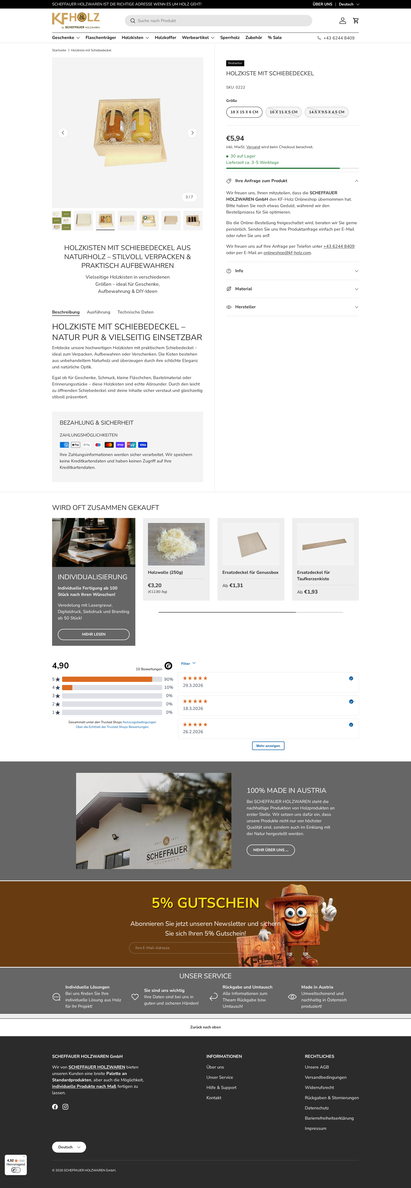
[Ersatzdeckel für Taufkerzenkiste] (325, 544)
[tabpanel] (127, 361)
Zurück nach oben (205, 1027)
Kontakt (213, 1098)
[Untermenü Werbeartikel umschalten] (212, 38)
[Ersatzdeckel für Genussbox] (250, 544)
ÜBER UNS (322, 4)
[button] (356, 20)
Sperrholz (230, 37)
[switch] (16, 1170)
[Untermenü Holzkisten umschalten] (147, 38)
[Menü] (24, 1157)
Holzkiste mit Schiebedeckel (91, 50)
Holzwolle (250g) (165, 572)
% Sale (275, 37)
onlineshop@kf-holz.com (287, 253)
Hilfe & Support (221, 1087)
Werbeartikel (195, 37)
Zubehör (253, 37)
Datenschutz (317, 1108)
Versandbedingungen (326, 1077)
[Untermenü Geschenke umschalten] (78, 38)
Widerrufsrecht (319, 1087)
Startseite (59, 50)
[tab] (66, 312)
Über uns (215, 1067)
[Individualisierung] (93, 542)
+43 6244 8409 (339, 246)
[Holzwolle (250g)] (176, 544)
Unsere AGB (317, 1067)
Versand (253, 147)
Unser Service (219, 1077)
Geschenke (63, 37)
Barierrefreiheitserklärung (329, 1118)
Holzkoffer (165, 37)
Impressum (315, 1128)
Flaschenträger (101, 37)
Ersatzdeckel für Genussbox (250, 572)
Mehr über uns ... (270, 850)
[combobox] (218, 20)
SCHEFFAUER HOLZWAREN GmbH (89, 1170)
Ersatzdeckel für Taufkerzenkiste (313, 576)
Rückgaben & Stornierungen (332, 1098)
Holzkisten (132, 37)
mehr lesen (94, 634)
